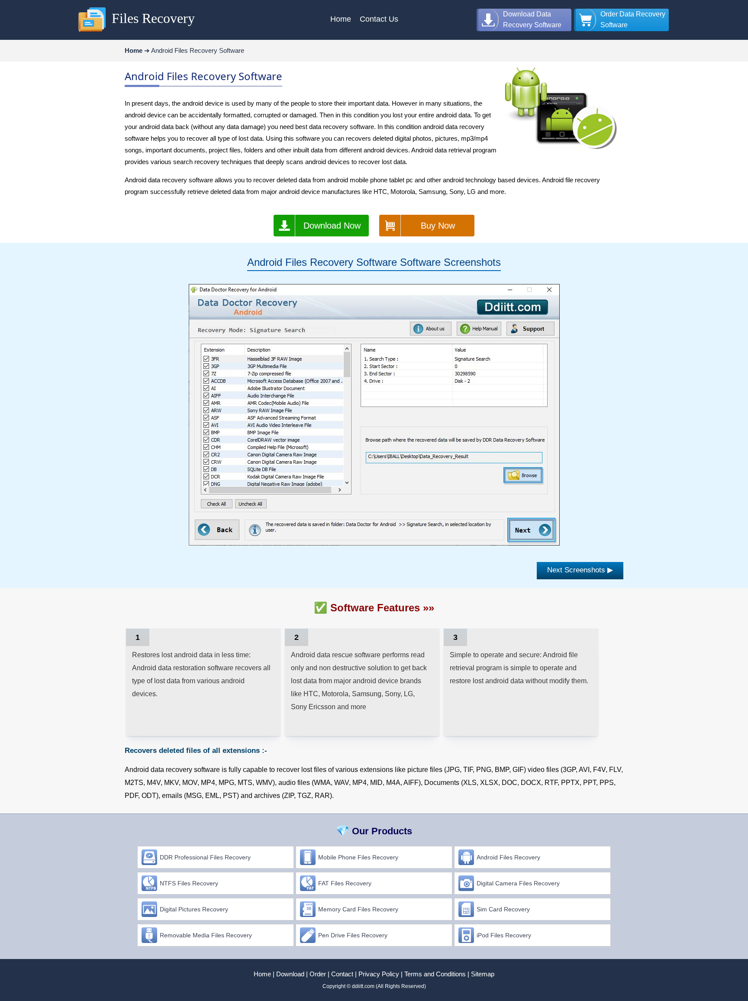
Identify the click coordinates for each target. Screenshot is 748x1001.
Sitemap (482, 974)
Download (290, 974)
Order (318, 974)
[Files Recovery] (92, 32)
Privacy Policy (378, 974)
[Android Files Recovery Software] (374, 543)
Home (262, 974)
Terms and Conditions (435, 974)
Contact (342, 974)
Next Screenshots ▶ (580, 570)
